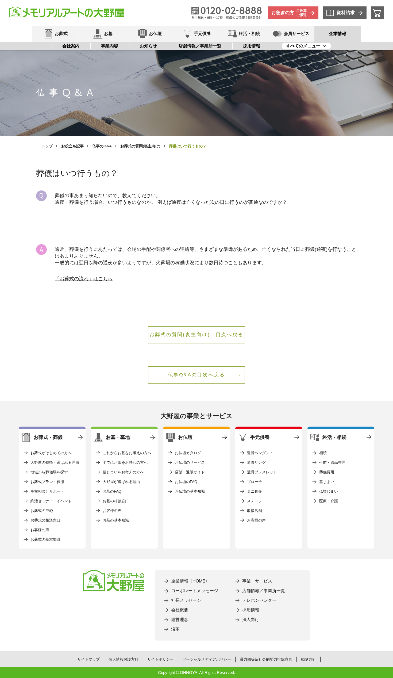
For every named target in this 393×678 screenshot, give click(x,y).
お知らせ (148, 46)
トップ (47, 146)
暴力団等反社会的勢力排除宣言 (266, 659)
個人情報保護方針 (123, 659)
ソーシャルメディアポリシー (206, 659)
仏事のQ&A (102, 146)
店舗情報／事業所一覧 (200, 46)
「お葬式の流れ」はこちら (84, 278)
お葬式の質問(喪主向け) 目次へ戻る (196, 334)
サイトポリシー (160, 659)
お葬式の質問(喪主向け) (140, 146)
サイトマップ (88, 659)
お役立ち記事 (72, 146)
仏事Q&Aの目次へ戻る (196, 374)
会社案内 (70, 46)
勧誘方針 (308, 659)
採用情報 (251, 46)
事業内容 (109, 46)
